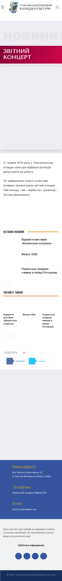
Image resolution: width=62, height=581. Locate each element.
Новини (30, 36)
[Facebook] (18, 556)
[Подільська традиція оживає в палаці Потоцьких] (11, 272)
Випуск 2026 (29, 254)
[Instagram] (35, 556)
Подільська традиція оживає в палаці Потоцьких (48, 320)
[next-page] (11, 284)
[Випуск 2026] (11, 258)
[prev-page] (5, 284)
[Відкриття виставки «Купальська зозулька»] (11, 243)
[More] (52, 361)
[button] (55, 7)
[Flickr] (26, 556)
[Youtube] (43, 556)
